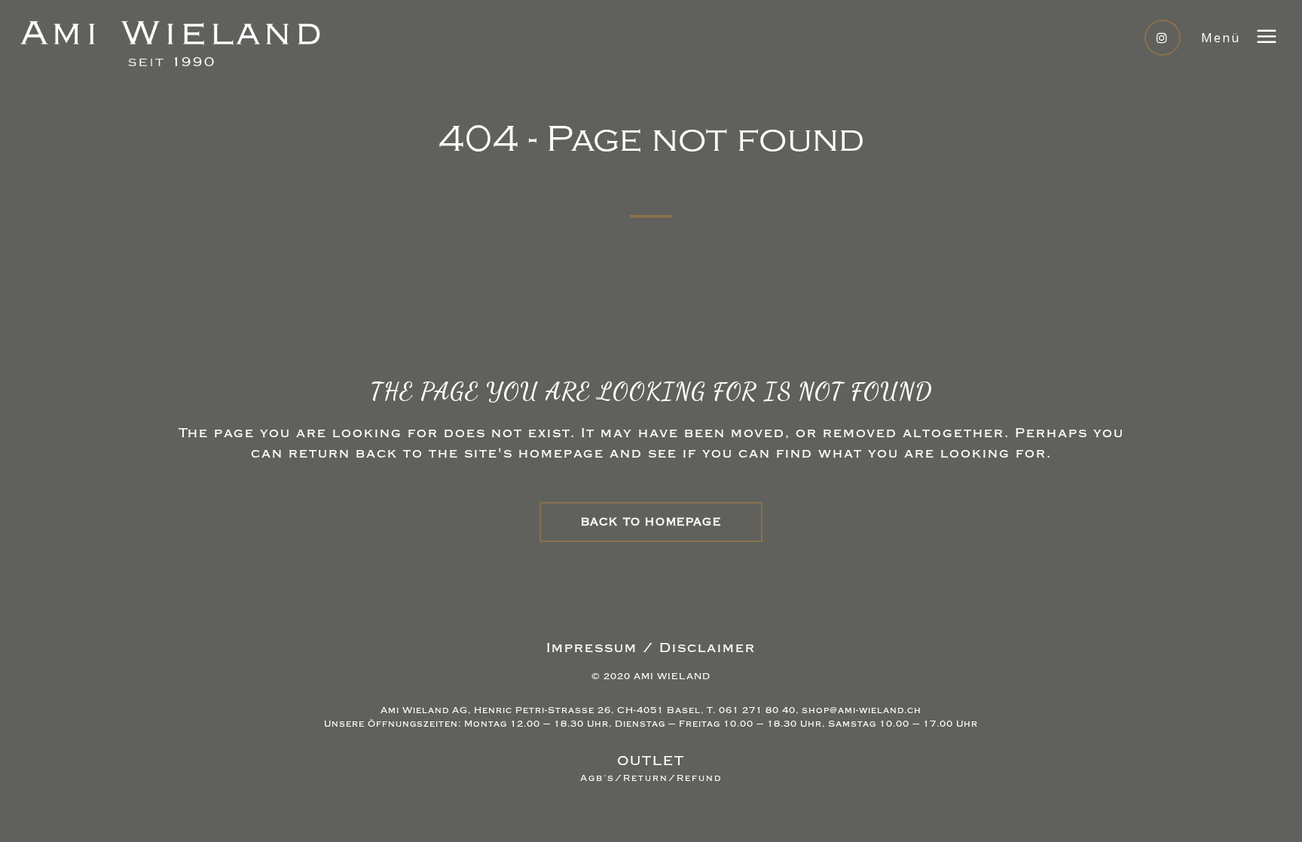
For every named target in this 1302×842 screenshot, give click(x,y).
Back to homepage (651, 522)
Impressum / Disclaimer (651, 648)
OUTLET (651, 761)
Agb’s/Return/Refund (651, 778)
